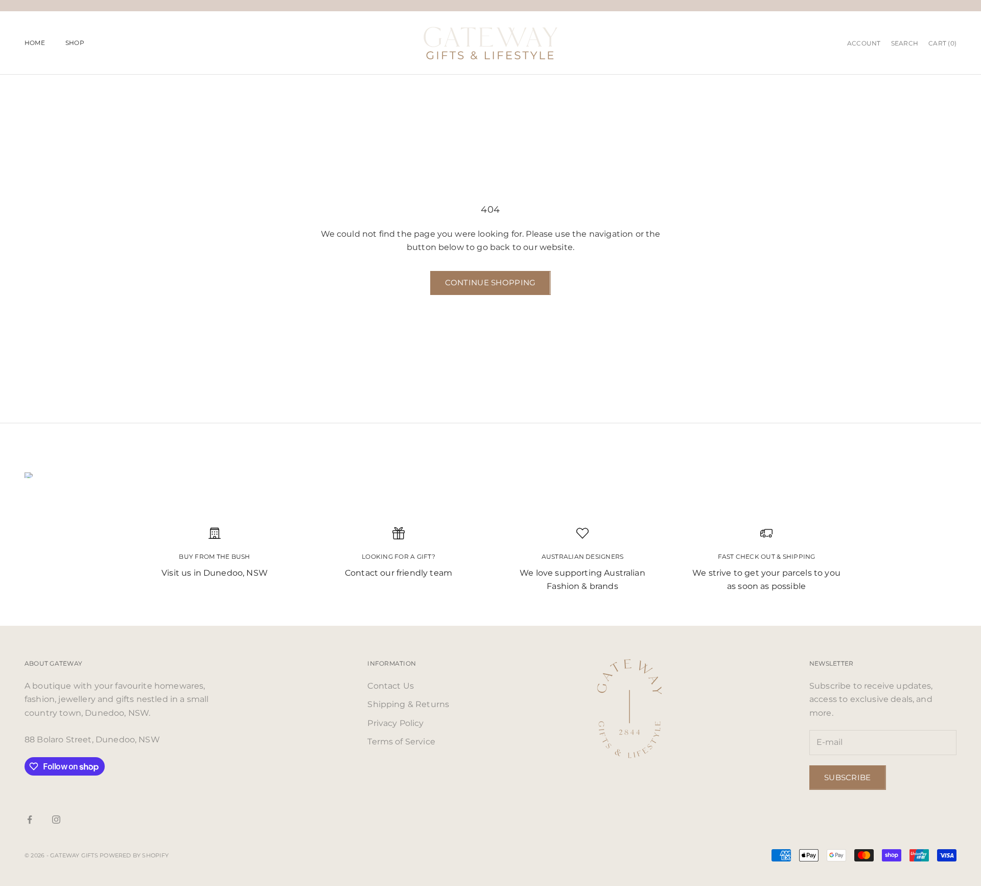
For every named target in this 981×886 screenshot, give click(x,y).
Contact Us (390, 686)
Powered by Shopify (134, 855)
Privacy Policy (395, 723)
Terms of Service (401, 741)
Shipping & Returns (408, 704)
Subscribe (847, 777)
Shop (74, 43)
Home (35, 43)
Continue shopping (490, 282)
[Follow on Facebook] (30, 819)
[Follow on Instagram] (56, 819)
